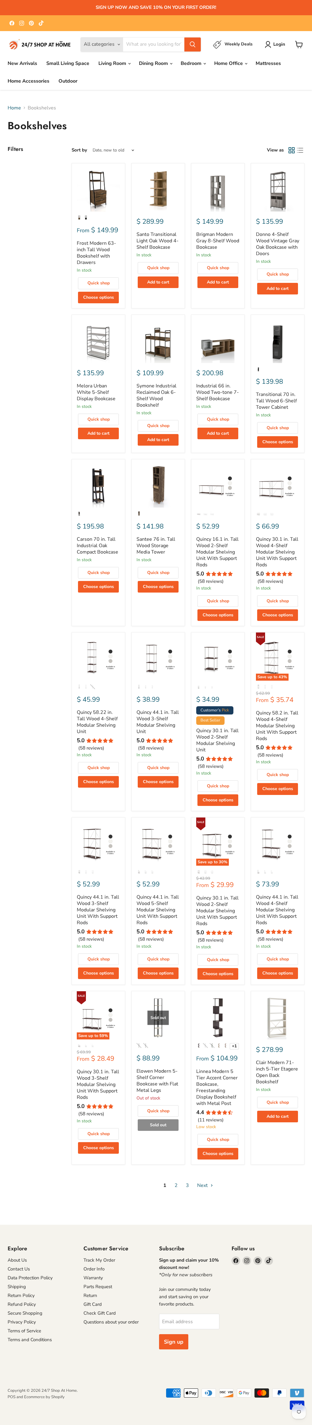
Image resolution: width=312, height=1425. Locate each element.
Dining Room (154, 63)
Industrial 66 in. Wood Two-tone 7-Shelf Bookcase (217, 392)
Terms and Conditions (30, 1340)
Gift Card (92, 1304)
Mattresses (268, 63)
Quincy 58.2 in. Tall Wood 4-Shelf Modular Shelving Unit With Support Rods (277, 726)
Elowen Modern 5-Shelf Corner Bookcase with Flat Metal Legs (157, 1081)
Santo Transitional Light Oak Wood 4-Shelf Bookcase (157, 241)
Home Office (229, 63)
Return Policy (21, 1295)
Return (90, 1295)
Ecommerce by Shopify (44, 1397)
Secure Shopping (25, 1313)
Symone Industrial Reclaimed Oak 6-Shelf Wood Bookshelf (156, 395)
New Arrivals (22, 63)
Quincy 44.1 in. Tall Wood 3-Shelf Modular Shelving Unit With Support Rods (98, 910)
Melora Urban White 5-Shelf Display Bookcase (96, 392)
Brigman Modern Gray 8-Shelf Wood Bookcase (217, 241)
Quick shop (98, 283)
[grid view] (291, 150)
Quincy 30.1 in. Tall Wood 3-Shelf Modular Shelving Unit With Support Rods (98, 1084)
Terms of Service (24, 1331)
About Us (17, 1260)
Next (203, 1185)
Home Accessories (28, 81)
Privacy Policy (22, 1322)
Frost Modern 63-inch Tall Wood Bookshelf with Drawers (96, 253)
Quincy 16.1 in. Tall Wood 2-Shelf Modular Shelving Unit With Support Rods (217, 552)
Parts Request (97, 1287)
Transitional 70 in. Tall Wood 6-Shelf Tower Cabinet (276, 401)
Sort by (79, 150)
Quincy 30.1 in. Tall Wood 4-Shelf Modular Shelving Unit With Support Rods (277, 552)
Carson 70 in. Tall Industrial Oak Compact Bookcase (97, 545)
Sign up (173, 1341)
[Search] (192, 44)
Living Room (112, 63)
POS (12, 1397)
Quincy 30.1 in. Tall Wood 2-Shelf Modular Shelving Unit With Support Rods (217, 911)
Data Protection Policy (30, 1278)
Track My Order (99, 1260)
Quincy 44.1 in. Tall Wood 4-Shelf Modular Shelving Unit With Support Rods (277, 910)
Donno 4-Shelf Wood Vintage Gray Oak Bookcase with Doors (277, 244)
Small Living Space (67, 63)
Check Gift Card (99, 1313)
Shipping (17, 1287)
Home (14, 108)
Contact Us (19, 1269)
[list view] (300, 150)
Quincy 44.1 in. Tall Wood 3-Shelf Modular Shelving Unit (157, 722)
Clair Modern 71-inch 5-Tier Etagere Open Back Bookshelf (277, 1072)
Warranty (93, 1278)
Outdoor (67, 81)
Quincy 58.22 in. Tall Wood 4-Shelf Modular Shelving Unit (97, 722)
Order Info (94, 1269)
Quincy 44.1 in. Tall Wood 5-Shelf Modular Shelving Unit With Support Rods (157, 910)
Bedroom (192, 63)
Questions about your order (111, 1322)
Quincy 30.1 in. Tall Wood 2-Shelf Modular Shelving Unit (217, 740)
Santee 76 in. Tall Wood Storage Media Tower (155, 545)
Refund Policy (22, 1304)
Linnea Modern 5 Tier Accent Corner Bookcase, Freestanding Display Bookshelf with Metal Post (217, 1087)
